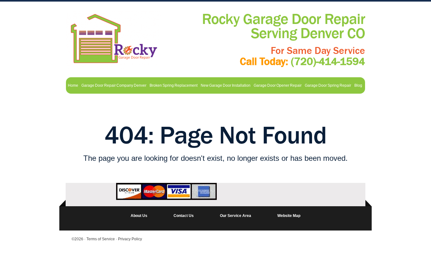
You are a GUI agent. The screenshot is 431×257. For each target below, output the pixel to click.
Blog (358, 85)
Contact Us (184, 215)
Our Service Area (235, 215)
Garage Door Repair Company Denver (113, 85)
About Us (139, 215)
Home (73, 85)
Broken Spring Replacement (174, 85)
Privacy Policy (130, 239)
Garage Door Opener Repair (278, 85)
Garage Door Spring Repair (328, 85)
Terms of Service (101, 239)
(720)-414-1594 (328, 61)
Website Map (288, 215)
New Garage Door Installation (226, 85)
